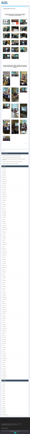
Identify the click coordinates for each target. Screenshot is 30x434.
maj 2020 (3, 257)
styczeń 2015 (4, 322)
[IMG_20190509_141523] (23, 24)
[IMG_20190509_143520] (6, 58)
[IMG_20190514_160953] (6, 133)
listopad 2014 (4, 326)
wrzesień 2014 (4, 330)
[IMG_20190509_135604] (15, 58)
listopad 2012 (4, 356)
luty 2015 (3, 320)
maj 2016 (3, 301)
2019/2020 (3, 397)
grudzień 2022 (4, 227)
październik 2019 (4, 267)
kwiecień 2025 (4, 187)
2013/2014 (3, 386)
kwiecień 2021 (4, 248)
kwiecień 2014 (4, 335)
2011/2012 (3, 382)
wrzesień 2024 (4, 198)
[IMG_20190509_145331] (23, 31)
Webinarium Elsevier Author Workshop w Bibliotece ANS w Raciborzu (11, 157)
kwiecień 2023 (4, 221)
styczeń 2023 (4, 225)
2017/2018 (3, 393)
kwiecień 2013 (4, 347)
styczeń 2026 (4, 175)
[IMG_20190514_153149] (6, 85)
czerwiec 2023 (4, 217)
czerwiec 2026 (4, 168)
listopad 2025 (4, 179)
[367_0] (6, 24)
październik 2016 (4, 297)
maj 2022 (3, 234)
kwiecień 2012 (4, 366)
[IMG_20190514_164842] (6, 140)
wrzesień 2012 (4, 360)
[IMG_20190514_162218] (15, 133)
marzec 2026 (4, 173)
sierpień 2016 (4, 299)
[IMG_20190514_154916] (6, 108)
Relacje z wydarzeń (4, 414)
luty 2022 (3, 240)
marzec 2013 (4, 349)
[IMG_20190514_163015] (23, 133)
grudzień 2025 (4, 177)
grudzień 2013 (4, 339)
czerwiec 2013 (4, 343)
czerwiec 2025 (4, 185)
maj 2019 (3, 269)
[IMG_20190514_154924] (15, 117)
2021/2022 (3, 401)
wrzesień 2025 (4, 183)
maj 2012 (3, 364)
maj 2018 (3, 278)
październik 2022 (4, 229)
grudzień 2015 (4, 307)
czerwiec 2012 (4, 362)
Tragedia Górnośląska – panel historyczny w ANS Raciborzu (10, 163)
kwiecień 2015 (4, 316)
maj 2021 (3, 246)
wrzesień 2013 (4, 341)
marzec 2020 (4, 261)
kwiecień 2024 (4, 204)
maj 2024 (3, 202)
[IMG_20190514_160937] (6, 101)
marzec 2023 (4, 223)
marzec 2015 (4, 318)
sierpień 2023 (4, 215)
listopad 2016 (4, 295)
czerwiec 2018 (4, 276)
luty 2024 (3, 208)
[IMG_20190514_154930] (23, 117)
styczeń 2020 (4, 263)
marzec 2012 (4, 368)
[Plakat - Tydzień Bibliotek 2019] (15, 24)
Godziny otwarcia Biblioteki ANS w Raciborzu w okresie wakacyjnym (11, 155)
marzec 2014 (4, 337)
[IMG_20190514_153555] (23, 85)
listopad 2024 (4, 194)
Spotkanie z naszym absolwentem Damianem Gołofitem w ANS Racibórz (12, 161)
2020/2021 (3, 399)
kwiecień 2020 (4, 259)
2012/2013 (3, 384)
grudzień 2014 (4, 324)
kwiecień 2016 (4, 303)
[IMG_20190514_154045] (15, 101)
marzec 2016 (4, 305)
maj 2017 (3, 284)
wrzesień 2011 (4, 377)
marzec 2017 (4, 288)
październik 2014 (4, 328)
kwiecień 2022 (4, 236)
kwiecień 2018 (4, 280)
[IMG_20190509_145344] (15, 31)
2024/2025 (3, 407)
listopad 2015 (4, 309)
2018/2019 (3, 395)
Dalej (26, 61)
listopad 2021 (4, 242)
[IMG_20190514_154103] (23, 92)
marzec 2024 (4, 206)
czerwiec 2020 (4, 255)
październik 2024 (4, 196)
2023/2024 (3, 405)
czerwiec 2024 (4, 200)
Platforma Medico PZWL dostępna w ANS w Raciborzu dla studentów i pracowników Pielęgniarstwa (13, 159)
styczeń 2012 (4, 370)
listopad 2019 (4, 265)
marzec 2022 (4, 238)
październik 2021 (4, 244)
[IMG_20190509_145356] (6, 31)
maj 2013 (3, 345)
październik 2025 (4, 181)
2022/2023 (3, 403)
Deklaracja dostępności (4, 428)
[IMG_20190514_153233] (15, 76)
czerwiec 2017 (4, 282)
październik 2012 (4, 358)
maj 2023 (3, 219)
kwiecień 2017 (4, 286)
